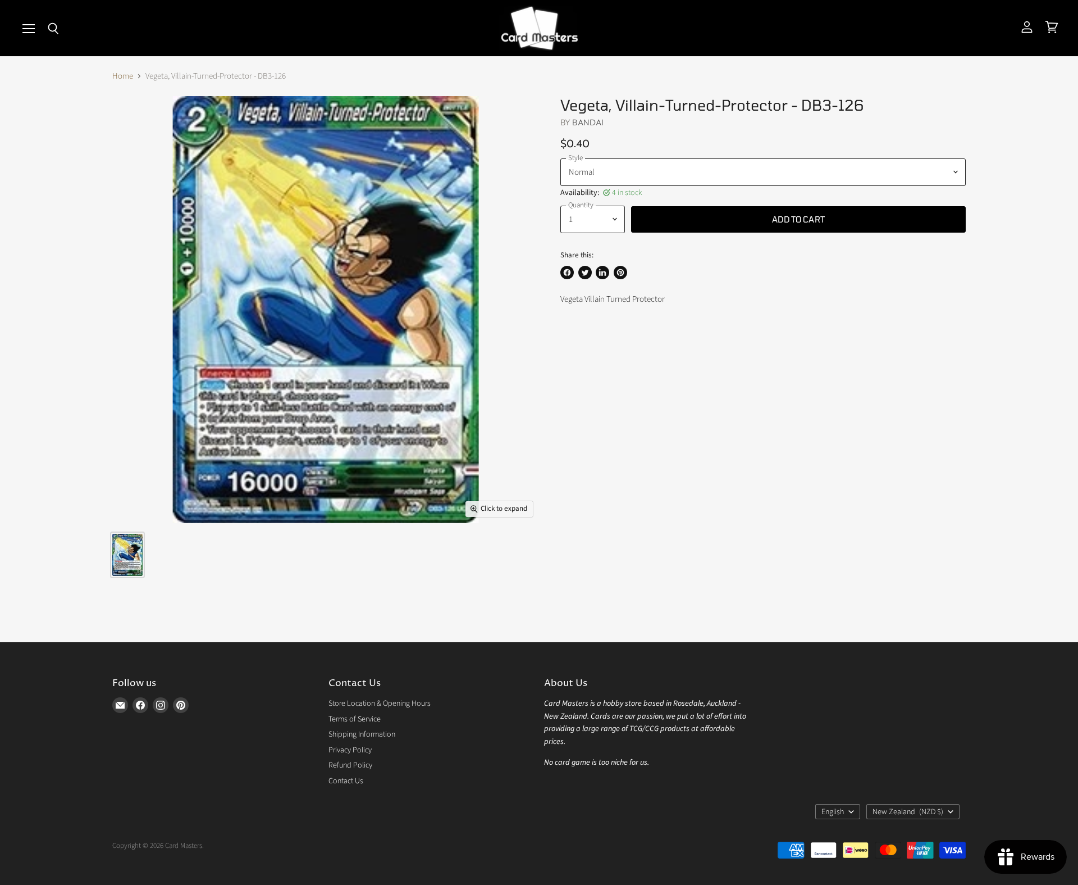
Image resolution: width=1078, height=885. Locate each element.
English (832, 812)
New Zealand (908, 812)
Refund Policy (350, 765)
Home (122, 76)
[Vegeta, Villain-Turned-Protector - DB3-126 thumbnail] (127, 555)
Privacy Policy (350, 750)
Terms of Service (354, 719)
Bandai (588, 122)
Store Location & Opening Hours (379, 703)
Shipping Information (361, 734)
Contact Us (345, 781)
